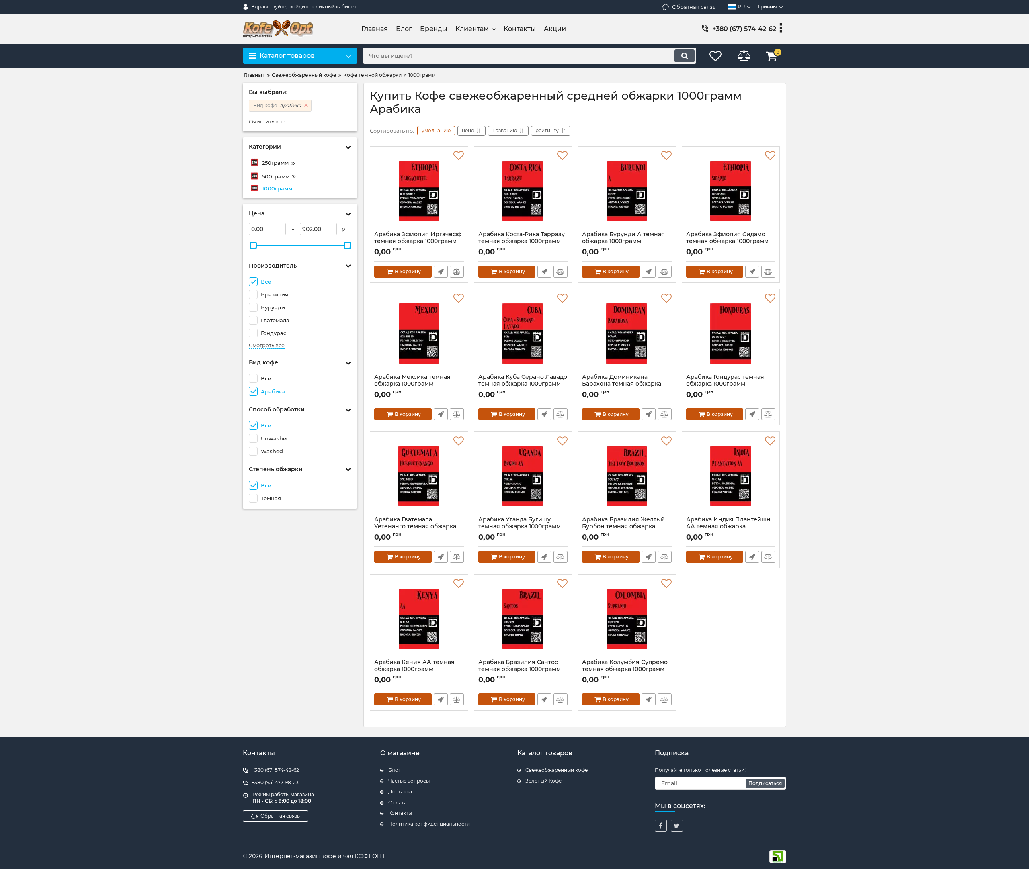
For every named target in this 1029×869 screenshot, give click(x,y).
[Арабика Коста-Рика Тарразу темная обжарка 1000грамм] (523, 191)
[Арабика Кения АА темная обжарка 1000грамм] (419, 619)
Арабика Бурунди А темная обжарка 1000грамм (623, 241)
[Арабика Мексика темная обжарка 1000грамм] (419, 333)
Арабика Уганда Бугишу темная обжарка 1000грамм (519, 526)
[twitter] (677, 826)
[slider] (253, 245)
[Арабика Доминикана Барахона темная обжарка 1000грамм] (627, 333)
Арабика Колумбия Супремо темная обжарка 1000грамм (625, 669)
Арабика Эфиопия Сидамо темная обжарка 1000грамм (727, 241)
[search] (684, 55)
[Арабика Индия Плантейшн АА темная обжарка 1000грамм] (731, 476)
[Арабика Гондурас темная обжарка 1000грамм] (731, 333)
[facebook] (661, 826)
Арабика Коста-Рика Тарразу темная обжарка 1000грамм (521, 241)
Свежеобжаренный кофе (556, 770)
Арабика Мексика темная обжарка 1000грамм (412, 384)
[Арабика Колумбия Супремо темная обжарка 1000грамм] (627, 619)
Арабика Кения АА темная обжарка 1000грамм (414, 669)
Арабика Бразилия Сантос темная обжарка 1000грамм (519, 669)
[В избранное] (458, 156)
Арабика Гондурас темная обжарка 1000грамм (725, 384)
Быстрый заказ (441, 272)
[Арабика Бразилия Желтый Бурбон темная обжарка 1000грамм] (627, 476)
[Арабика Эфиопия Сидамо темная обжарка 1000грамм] (731, 191)
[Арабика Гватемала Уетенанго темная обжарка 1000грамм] (419, 476)
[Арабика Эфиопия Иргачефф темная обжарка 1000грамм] (419, 191)
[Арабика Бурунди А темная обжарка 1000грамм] (627, 191)
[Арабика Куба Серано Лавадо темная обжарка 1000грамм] (523, 333)
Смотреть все (267, 345)
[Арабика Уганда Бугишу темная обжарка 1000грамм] (523, 476)
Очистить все (267, 122)
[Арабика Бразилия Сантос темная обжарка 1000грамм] (523, 619)
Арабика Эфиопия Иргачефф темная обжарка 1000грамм (417, 241)
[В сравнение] (457, 272)
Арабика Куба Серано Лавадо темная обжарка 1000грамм (522, 384)
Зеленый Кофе (543, 781)
